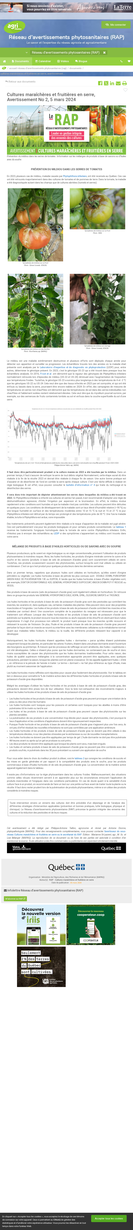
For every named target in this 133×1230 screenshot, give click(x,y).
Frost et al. (46, 373)
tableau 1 (121, 527)
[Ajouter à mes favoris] (125, 90)
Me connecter (118, 24)
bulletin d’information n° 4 (80, 485)
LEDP (56, 533)
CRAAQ (56, 1220)
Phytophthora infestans (75, 176)
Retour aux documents (22, 81)
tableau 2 (79, 758)
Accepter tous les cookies (109, 1218)
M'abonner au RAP (14, 899)
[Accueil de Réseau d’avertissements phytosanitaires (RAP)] (4, 61)
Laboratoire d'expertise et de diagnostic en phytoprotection (73, 367)
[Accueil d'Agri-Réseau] (14, 26)
